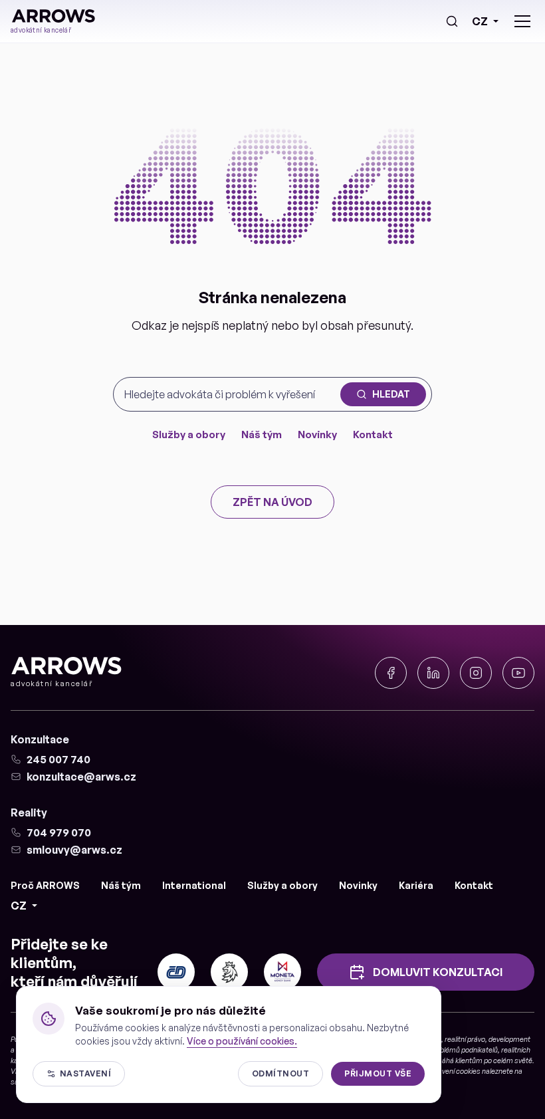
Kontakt (373, 434)
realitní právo (465, 1039)
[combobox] (229, 394)
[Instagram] (476, 673)
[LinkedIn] (433, 673)
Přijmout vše (377, 1073)
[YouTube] (518, 673)
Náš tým (261, 434)
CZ (480, 21)
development (509, 1039)
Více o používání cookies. (242, 1041)
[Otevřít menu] (522, 21)
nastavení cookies (452, 1071)
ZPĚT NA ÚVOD (272, 502)
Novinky (317, 434)
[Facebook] (391, 673)
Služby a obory (188, 434)
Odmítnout (280, 1073)
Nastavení (85, 1073)
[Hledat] (452, 21)
